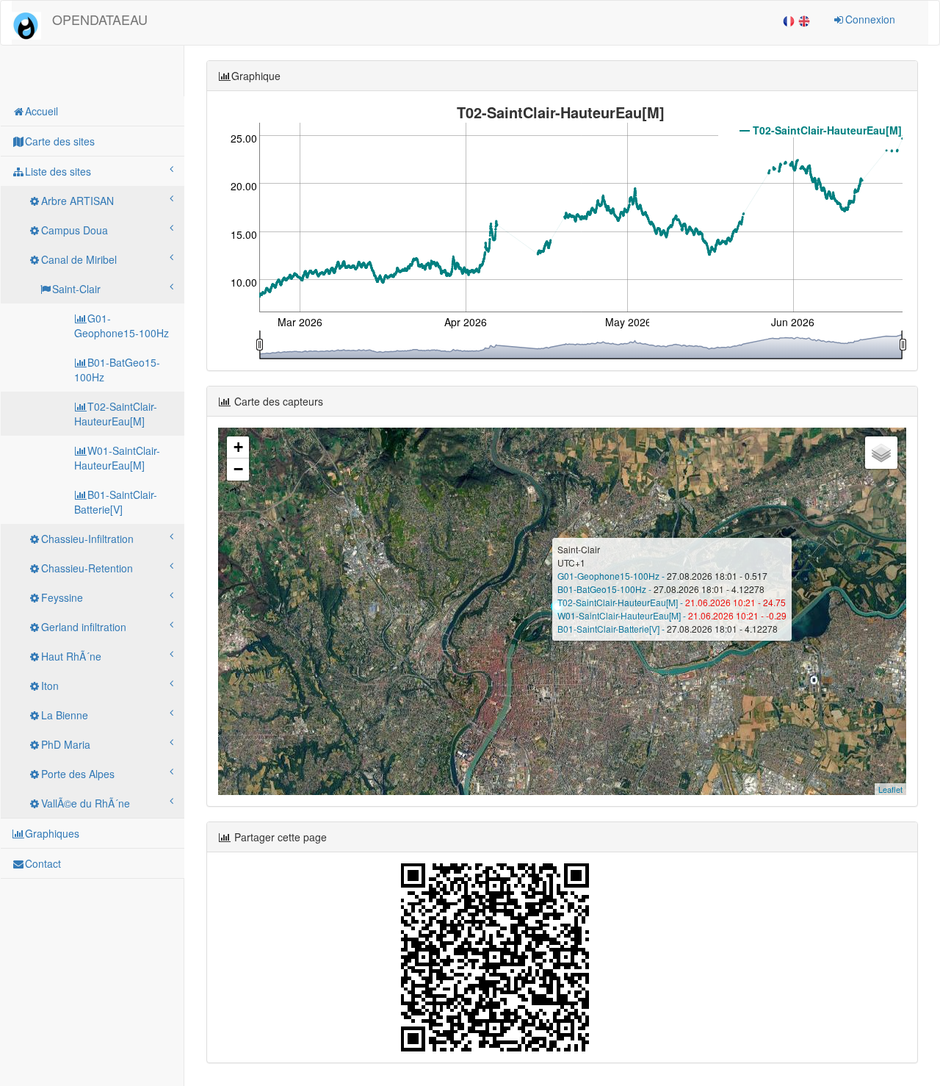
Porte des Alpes (78, 773)
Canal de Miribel (79, 259)
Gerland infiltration (83, 626)
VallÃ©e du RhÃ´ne (85, 803)
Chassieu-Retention (87, 568)
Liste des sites (58, 171)
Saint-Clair (76, 288)
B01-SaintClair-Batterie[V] (115, 502)
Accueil (41, 111)
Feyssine (62, 597)
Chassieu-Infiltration (87, 538)
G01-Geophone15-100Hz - (612, 575)
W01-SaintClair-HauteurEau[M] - (622, 615)
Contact (43, 863)
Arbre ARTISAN (77, 200)
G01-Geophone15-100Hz (121, 325)
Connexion (870, 19)
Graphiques (52, 833)
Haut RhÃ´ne (71, 656)
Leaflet (890, 789)
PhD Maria (65, 744)
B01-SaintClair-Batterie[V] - (612, 628)
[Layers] (881, 452)
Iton (50, 685)
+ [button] (238, 447)
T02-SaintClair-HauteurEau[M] (115, 413)
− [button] (238, 469)
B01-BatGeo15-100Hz (117, 369)
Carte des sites (60, 141)
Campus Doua (74, 230)
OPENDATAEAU (100, 19)
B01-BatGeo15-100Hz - (605, 589)
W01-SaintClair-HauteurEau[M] (117, 457)
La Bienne (64, 715)
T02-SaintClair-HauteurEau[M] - (621, 602)
